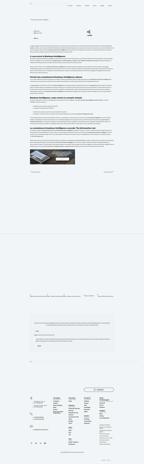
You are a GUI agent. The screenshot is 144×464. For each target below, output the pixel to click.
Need (70, 401)
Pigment (102, 407)
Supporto (87, 423)
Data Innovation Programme (58, 412)
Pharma (71, 411)
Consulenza (87, 421)
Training (86, 419)
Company (56, 401)
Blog (100, 414)
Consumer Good (74, 417)
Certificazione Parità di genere (105, 431)
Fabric (86, 412)
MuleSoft (87, 409)
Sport (70, 423)
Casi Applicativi (104, 418)
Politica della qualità (104, 444)
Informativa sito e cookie (105, 438)
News (54, 407)
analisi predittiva (57, 60)
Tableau (86, 401)
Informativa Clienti (104, 440)
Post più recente (108, 172)
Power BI (102, 403)
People (55, 403)
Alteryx (86, 403)
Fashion (71, 415)
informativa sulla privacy (48, 335)
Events (55, 409)
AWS (85, 405)
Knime (101, 405)
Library (101, 416)
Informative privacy (104, 434)
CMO (70, 430)
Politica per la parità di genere (105, 427)
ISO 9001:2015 (103, 442)
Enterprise (72, 444)
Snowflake (87, 407)
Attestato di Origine (104, 425)
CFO (70, 433)
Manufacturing (73, 413)
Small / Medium (73, 442)
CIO (70, 435)
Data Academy (57, 405)
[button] (70, 6)
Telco (70, 419)
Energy (71, 421)
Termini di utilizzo (104, 436)
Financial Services (74, 408)
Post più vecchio (36, 172)
